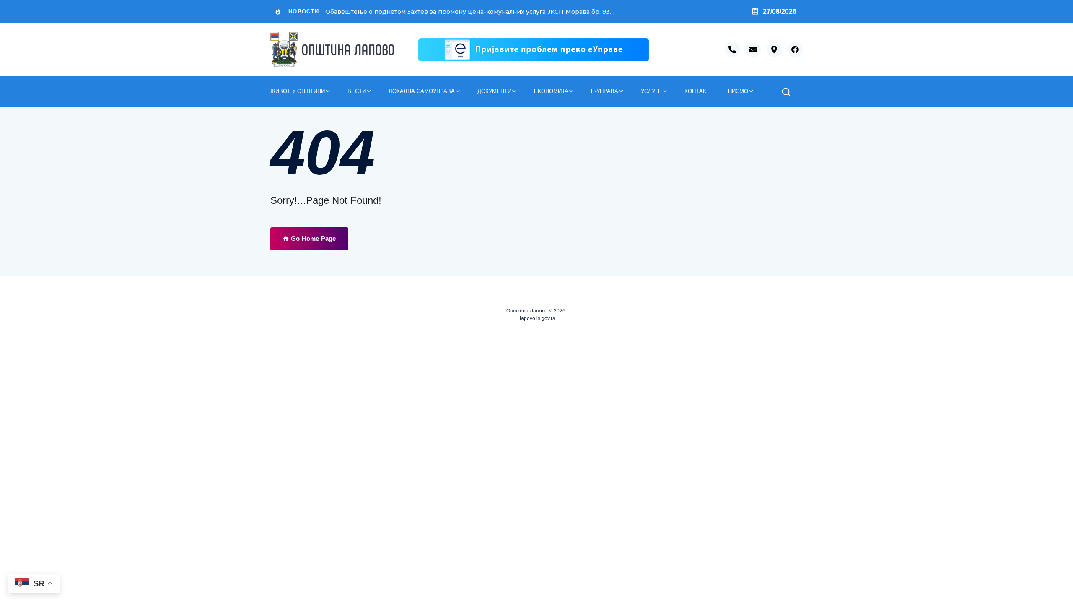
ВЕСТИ (356, 91)
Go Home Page (312, 238)
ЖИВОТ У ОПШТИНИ (297, 91)
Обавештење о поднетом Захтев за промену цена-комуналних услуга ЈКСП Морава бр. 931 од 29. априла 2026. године (470, 12)
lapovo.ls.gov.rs (536, 318)
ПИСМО (738, 91)
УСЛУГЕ (651, 91)
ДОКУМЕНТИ (494, 91)
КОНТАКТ (697, 91)
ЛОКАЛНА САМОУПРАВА (422, 91)
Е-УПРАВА (604, 91)
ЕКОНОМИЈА (551, 91)
